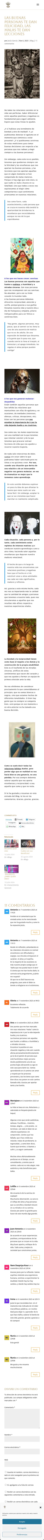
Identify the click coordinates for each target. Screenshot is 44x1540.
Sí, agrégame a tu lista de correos (20, 1485)
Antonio (14, 909)
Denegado (22, 1528)
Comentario (9, 1407)
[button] (40, 1507)
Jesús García (12, 41)
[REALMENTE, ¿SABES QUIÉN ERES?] (11, 869)
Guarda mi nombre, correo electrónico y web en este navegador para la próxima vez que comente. (21, 1475)
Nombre (8, 1435)
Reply (35, 932)
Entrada (9, 819)
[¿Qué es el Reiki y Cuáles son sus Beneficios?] (28, 844)
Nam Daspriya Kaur (19, 1265)
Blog (32, 41)
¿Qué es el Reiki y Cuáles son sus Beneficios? (27, 850)
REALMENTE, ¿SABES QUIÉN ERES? (10, 876)
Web (6, 1460)
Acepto (22, 1521)
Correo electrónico (12, 1447)
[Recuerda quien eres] (11, 844)
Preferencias (22, 1534)
